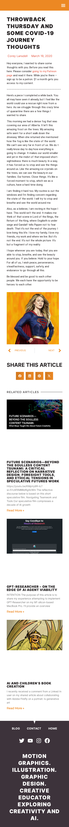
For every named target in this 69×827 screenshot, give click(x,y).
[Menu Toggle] (63, 5)
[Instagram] (38, 740)
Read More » (15, 510)
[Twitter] (21, 740)
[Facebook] (47, 740)
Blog (16, 728)
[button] (20, 376)
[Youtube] (30, 740)
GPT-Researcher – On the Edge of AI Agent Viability (32, 588)
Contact (34, 728)
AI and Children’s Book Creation (29, 684)
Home (52, 728)
